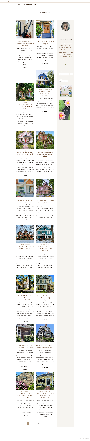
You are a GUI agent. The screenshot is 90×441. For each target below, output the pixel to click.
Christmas (47, 244)
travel (50, 294)
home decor (45, 89)
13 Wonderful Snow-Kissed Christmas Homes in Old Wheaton (45, 248)
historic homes (47, 150)
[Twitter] (10, 1)
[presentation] (25, 29)
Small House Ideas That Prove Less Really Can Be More (24, 106)
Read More (25, 67)
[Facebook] (2, 1)
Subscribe (18, 1)
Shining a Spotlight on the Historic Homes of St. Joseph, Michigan (45, 298)
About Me (14, 1)
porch (27, 198)
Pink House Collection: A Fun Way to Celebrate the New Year (45, 202)
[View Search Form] (88, 1)
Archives (60, 79)
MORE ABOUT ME (66, 64)
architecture (25, 102)
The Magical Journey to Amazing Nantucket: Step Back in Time (25, 395)
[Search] (71, 74)
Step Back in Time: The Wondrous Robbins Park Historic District (25, 298)
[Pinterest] (6, 1)
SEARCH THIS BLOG (63, 72)
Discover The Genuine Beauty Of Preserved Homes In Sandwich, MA (45, 395)
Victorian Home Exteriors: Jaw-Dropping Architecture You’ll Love (45, 154)
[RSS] (8, 1)
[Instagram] (4, 1)
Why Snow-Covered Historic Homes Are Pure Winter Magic (25, 248)
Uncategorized (49, 89)
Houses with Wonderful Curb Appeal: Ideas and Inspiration (45, 93)
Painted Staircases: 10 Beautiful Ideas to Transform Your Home (25, 44)
